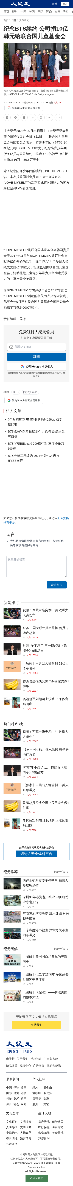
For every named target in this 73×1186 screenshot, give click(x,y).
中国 (23, 11)
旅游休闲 (44, 1138)
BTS (16, 392)
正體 (54, 3)
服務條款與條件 (53, 373)
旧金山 (47, 1087)
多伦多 (47, 1093)
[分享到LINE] (15, 118)
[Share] (25, 619)
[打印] (41, 118)
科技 (9, 1098)
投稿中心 (25, 1065)
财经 (16, 1098)
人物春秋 (25, 1132)
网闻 (23, 1104)
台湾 (57, 11)
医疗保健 (44, 1127)
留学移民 (57, 1121)
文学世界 (25, 1127)
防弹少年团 (30, 392)
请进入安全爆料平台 (36, 854)
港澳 (23, 1093)
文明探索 (25, 1121)
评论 (49, 11)
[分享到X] (24, 118)
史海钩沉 (12, 1132)
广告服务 (38, 1065)
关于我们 (22, 1058)
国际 (40, 11)
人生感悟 (12, 1127)
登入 (65, 3)
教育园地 (12, 1138)
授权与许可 (37, 1058)
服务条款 (52, 1058)
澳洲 (35, 1104)
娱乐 (23, 1098)
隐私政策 (12, 1065)
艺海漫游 (12, 1143)
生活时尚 (57, 1127)
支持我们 (36, 1024)
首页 (6, 11)
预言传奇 (25, 1138)
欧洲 (46, 1098)
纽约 (35, 1087)
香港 (66, 11)
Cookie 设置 (36, 1178)
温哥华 (36, 1098)
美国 (32, 11)
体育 (9, 1104)
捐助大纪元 (54, 1065)
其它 (46, 1104)
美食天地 (57, 1132)
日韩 (13, 20)
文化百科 (12, 1121)
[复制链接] (32, 117)
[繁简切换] (58, 118)
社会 (16, 1104)
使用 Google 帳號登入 (39, 366)
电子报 (10, 1058)
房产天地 (44, 1121)
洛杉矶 (36, 1093)
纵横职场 (44, 1132)
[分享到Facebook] (7, 118)
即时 (15, 11)
